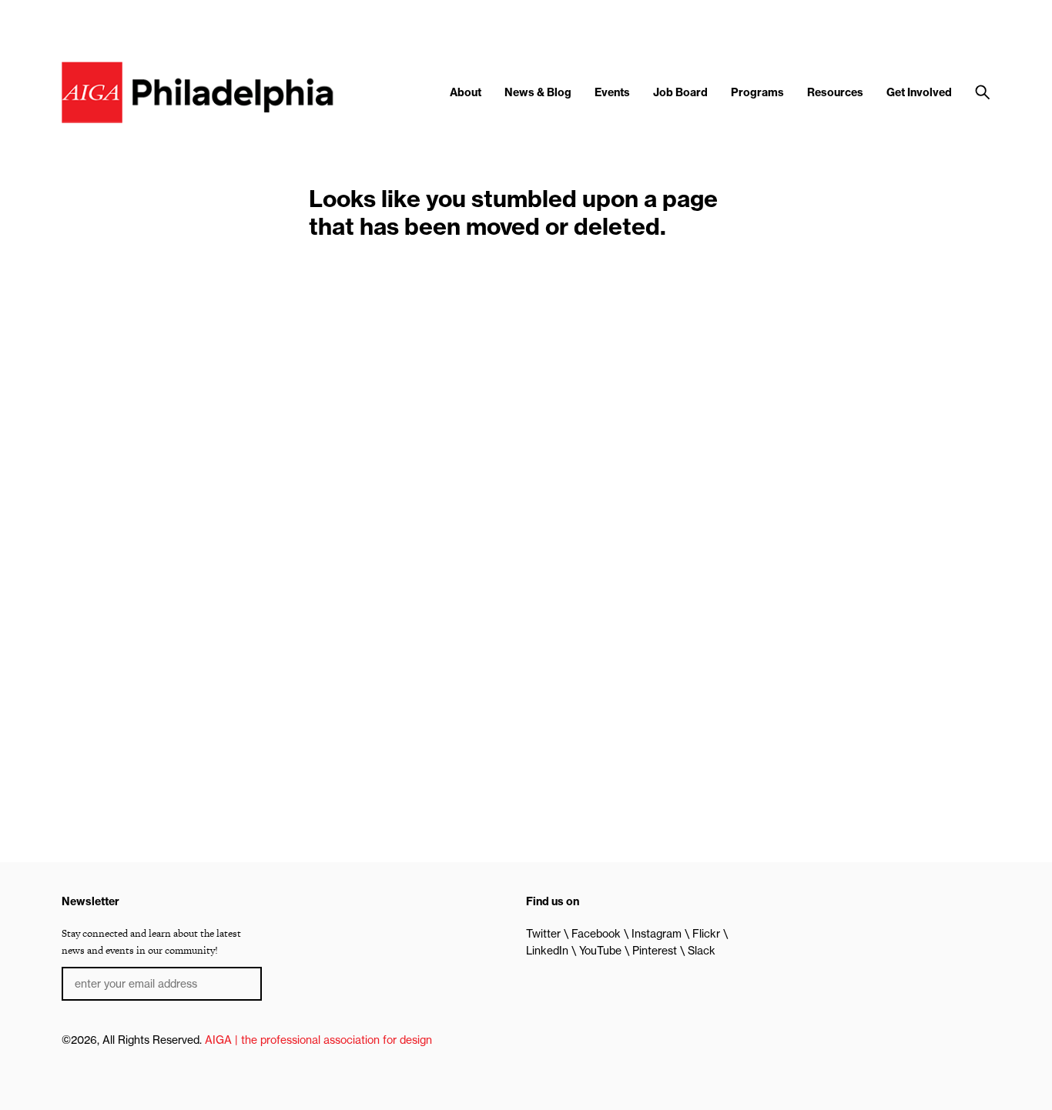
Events (612, 92)
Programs (757, 92)
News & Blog (537, 92)
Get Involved (919, 92)
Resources (835, 92)
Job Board (680, 92)
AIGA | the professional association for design (318, 1040)
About (465, 92)
